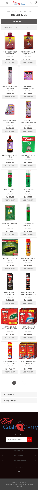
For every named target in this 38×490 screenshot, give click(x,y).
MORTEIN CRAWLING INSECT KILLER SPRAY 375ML (28, 294)
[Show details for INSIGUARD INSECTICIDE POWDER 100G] (28, 109)
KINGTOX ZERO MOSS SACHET (9, 225)
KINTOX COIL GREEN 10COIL (10, 259)
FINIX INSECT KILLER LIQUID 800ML (28, 53)
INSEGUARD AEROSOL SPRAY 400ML (9, 87)
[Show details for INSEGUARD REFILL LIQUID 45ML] (10, 109)
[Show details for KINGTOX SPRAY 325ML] (10, 178)
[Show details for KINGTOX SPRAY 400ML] (28, 178)
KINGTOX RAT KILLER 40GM (28, 156)
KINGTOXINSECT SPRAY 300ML (28, 225)
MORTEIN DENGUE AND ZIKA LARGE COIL (9, 328)
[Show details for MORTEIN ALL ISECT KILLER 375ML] (28, 247)
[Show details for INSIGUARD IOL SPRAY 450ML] (10, 144)
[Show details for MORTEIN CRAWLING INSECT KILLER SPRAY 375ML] (28, 281)
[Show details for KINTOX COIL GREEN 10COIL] (10, 247)
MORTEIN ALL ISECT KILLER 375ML (28, 259)
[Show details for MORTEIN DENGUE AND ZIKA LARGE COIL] (10, 316)
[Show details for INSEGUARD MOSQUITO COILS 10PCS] (28, 75)
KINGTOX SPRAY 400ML (28, 190)
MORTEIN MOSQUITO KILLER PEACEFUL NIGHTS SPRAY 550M (10, 363)
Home (8, 12)
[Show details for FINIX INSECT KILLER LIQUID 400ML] (10, 41)
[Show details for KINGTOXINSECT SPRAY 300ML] (28, 212)
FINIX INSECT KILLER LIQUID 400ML (10, 53)
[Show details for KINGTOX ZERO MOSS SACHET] (10, 212)
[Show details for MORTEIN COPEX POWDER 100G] (10, 281)
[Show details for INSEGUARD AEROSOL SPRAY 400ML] (10, 75)
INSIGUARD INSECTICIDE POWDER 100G (28, 122)
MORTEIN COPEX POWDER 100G (9, 293)
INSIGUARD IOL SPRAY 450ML (9, 156)
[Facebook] (19, 471)
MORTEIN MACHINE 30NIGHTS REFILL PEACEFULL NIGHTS (28, 329)
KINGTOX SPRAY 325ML (9, 190)
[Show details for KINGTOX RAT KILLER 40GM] (28, 144)
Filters (19, 21)
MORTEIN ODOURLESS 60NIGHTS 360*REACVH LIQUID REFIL (28, 364)
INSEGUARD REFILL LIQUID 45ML (9, 122)
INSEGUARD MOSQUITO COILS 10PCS (28, 88)
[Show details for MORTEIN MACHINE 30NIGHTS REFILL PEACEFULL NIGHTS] (28, 316)
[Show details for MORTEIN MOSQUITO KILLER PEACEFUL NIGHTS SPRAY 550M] (10, 350)
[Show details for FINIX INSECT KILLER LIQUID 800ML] (28, 41)
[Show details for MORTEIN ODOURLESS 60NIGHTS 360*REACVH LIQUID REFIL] (28, 350)
